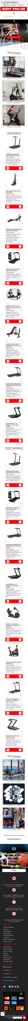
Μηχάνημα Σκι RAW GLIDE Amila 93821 (13, 191)
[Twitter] (10, 986)
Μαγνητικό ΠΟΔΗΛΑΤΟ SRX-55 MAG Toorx (13, 663)
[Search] (22, 17)
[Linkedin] (12, 986)
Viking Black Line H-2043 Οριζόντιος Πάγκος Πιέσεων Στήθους (13, 307)
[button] (14, 13)
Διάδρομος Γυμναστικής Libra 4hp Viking (12, 736)
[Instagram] (7, 986)
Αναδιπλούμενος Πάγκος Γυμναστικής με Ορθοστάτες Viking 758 (13, 345)
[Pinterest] (15, 986)
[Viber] (18, 986)
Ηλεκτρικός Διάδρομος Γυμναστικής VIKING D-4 (12, 699)
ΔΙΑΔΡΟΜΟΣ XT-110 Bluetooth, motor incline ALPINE (12, 425)
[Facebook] (4, 986)
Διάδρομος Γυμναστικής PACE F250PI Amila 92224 (13, 155)
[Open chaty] (24, 1017)
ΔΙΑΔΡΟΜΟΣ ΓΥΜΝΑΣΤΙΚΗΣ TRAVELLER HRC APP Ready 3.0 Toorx (13, 385)
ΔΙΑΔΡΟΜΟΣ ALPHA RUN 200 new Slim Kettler (12, 269)
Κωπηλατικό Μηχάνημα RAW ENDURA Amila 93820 (13, 230)
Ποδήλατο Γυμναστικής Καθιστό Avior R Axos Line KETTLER (13, 625)
